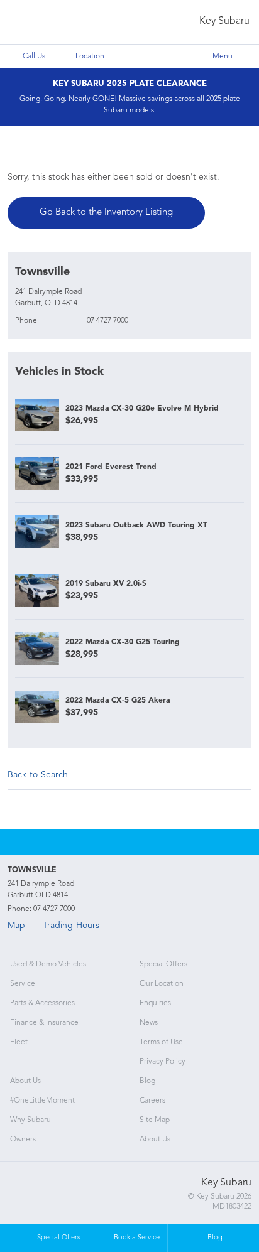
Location (89, 56)
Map (16, 925)
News (149, 1023)
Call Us (34, 56)
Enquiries (155, 1003)
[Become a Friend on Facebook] (146, 842)
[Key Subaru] (35, 22)
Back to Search (38, 774)
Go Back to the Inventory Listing (106, 212)
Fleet (19, 1042)
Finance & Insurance (44, 1023)
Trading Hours (71, 925)
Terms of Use (161, 1042)
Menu (222, 56)
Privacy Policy (162, 1062)
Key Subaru (224, 21)
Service (22, 984)
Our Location (162, 984)
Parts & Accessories (42, 1003)
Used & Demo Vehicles (48, 964)
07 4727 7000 (107, 321)
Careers (152, 1100)
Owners (23, 1139)
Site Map (155, 1120)
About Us (25, 1081)
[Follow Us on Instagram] (112, 842)
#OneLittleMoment (42, 1100)
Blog (147, 1081)
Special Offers (163, 964)
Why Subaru (30, 1120)
